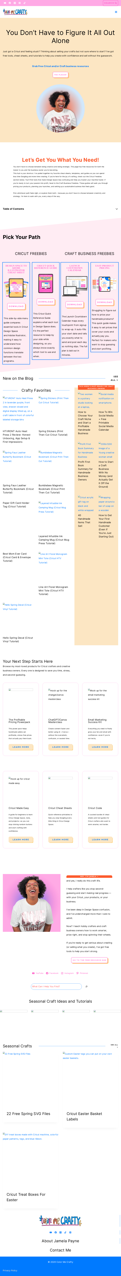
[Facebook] (10, 3)
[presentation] (18, 411)
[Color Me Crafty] (15, 12)
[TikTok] (24, 3)
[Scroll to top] (114, 1266)
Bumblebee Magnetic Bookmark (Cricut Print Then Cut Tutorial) (52, 489)
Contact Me (60, 1250)
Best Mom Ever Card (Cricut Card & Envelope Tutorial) (17, 557)
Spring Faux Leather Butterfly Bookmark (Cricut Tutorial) (18, 489)
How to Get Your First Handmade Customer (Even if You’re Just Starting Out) (106, 526)
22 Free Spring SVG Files (28, 1113)
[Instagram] (15, 3)
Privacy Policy (10, 1270)
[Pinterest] (19, 3)
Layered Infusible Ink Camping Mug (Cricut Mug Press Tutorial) (54, 540)
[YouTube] (5, 3)
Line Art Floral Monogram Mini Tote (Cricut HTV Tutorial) (53, 591)
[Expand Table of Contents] (116, 209)
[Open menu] (116, 12)
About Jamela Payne (60, 1241)
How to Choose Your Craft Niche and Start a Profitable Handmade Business (85, 423)
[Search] (86, 986)
